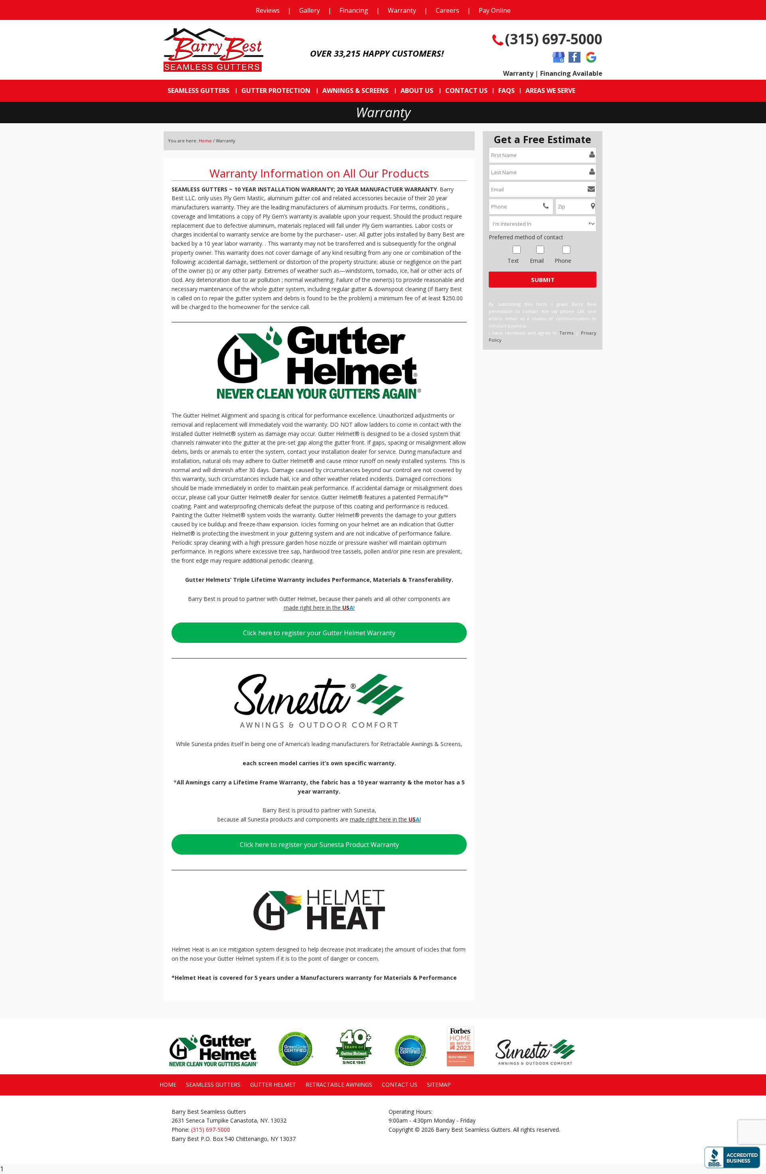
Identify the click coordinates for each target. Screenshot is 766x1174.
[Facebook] (575, 57)
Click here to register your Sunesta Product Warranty (319, 844)
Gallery (309, 10)
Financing (354, 10)
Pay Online (495, 10)
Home (205, 141)
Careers (447, 10)
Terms (566, 333)
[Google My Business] (558, 57)
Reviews (268, 10)
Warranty (402, 10)
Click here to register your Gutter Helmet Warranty (319, 632)
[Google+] (591, 57)
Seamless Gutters (213, 1084)
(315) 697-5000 (553, 39)
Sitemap (439, 1084)
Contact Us (399, 1084)
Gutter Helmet (273, 1084)
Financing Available (571, 73)
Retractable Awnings (339, 1084)
